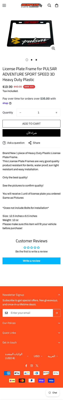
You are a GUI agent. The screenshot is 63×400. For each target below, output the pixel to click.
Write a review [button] (31, 260)
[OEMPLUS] (31, 5)
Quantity (8, 112)
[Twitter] (37, 365)
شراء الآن (31, 133)
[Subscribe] (56, 313)
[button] (56, 5)
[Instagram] (31, 365)
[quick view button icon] (53, 48)
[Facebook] (26, 365)
